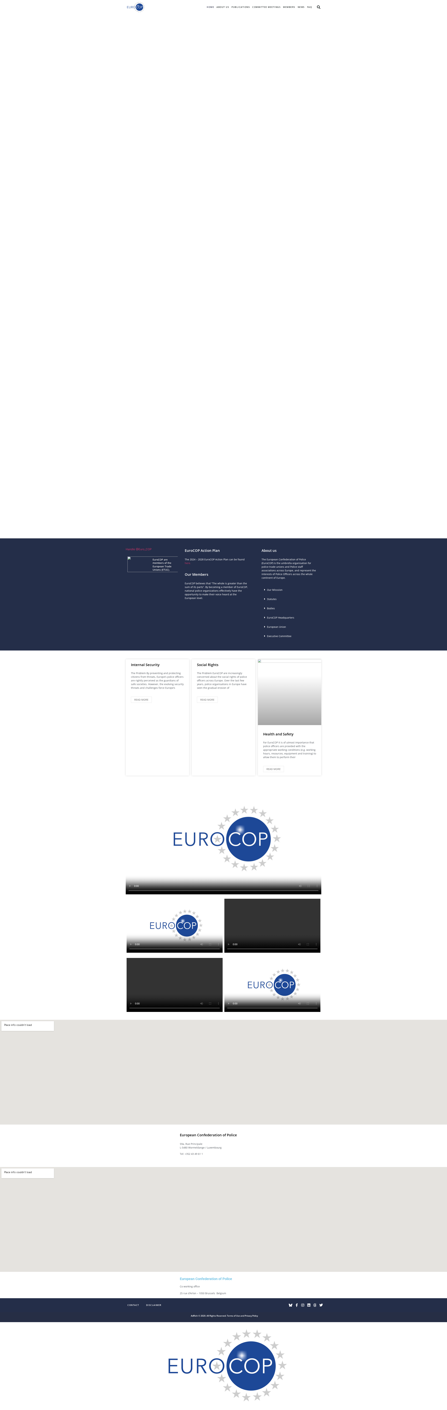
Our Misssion (275, 589)
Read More (141, 699)
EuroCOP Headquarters (280, 617)
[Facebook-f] (296, 1305)
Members (289, 7)
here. (188, 563)
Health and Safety (278, 734)
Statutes (272, 599)
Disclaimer (154, 1305)
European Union (276, 626)
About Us (223, 7)
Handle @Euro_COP (139, 549)
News (301, 7)
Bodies (271, 608)
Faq (309, 7)
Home (210, 7)
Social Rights (207, 664)
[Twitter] (321, 1305)
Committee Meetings (266, 7)
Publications (241, 7)
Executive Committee (279, 636)
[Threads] (315, 1305)
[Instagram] (303, 1305)
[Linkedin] (309, 1305)
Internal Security (145, 664)
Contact (133, 1305)
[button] (318, 7)
